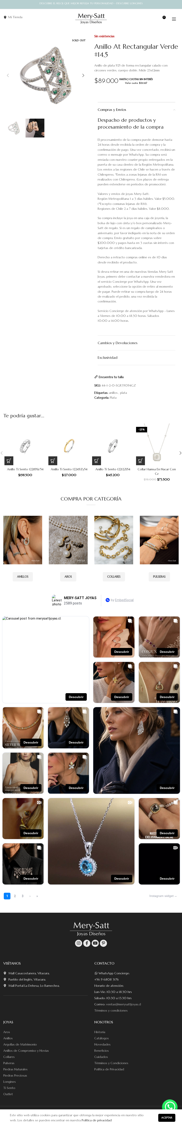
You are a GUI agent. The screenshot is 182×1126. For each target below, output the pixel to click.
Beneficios (101, 1051)
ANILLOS (22, 577)
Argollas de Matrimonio (20, 1044)
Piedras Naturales (15, 1069)
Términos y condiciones (111, 1010)
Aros (6, 1032)
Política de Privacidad (109, 1069)
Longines (9, 1082)
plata (123, 393)
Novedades (102, 1044)
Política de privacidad (97, 1120)
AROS (68, 577)
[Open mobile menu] (174, 19)
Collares (9, 1057)
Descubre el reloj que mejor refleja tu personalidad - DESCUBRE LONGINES (91, 3)
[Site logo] (91, 19)
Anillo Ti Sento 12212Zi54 (112, 469)
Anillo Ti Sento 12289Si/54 (25, 469)
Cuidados (101, 1057)
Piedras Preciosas (15, 1075)
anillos (113, 393)
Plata (113, 398)
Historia (99, 1032)
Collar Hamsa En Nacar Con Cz (157, 471)
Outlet (8, 1094)
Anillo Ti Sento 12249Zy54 (69, 469)
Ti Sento (9, 1088)
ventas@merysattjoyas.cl (123, 1004)
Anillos (8, 1038)
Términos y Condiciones (111, 1063)
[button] (8, 460)
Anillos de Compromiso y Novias (26, 1051)
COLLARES (114, 577)
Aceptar (166, 1117)
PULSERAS (159, 577)
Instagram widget (161, 896)
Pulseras (8, 1063)
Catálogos (101, 1038)
